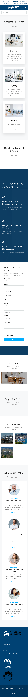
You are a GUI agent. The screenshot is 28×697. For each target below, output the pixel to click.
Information (6, 284)
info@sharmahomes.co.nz (6, 3)
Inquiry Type (7, 278)
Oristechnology (4, 690)
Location (6, 303)
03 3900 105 (6, 1)
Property (6, 315)
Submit (14, 339)
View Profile (14, 512)
